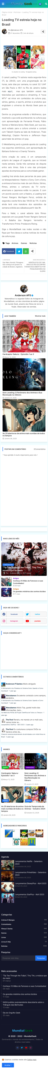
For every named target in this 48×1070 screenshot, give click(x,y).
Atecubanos (11, 695)
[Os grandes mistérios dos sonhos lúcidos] (6, 592)
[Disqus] (24, 490)
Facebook (10, 251)
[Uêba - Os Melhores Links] (24, 845)
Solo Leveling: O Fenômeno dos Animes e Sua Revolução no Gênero (22, 393)
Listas (24, 937)
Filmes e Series (24, 929)
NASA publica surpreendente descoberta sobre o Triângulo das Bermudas (23, 1003)
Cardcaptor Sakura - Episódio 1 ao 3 (18, 354)
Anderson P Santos (14, 684)
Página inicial (7, 12)
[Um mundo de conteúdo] (24, 837)
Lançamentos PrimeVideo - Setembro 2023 (30, 873)
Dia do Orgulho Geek (11, 1013)
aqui (10, 91)
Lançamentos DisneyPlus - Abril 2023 (30, 883)
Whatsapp (26, 251)
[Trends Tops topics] (16, 845)
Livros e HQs (24, 942)
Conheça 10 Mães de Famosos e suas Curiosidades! (24, 986)
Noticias (17, 12)
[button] (46, 3)
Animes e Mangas (24, 920)
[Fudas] (39, 837)
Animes (15, 243)
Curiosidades (24, 924)
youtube (37, 621)
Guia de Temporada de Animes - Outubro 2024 (34, 807)
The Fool (9, 720)
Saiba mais (31, 1059)
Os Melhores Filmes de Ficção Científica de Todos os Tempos (21, 712)
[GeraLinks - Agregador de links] (9, 837)
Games (24, 243)
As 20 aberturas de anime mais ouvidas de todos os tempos (24, 434)
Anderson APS (23, 295)
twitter (37, 614)
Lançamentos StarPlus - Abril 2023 (12, 725)
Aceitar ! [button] (7, 1065)
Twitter (19, 251)
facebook (14, 614)
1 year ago (12, 691)
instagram (14, 621)
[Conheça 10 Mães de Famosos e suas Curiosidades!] (6, 581)
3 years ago (29, 725)
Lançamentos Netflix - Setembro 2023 (28, 862)
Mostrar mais (40, 316)
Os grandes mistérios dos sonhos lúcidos (20, 994)
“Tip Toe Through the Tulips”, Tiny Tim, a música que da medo (25, 976)
